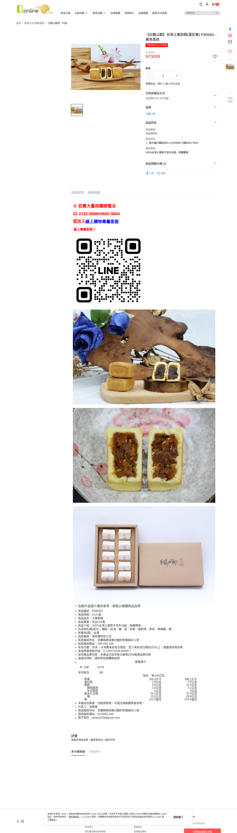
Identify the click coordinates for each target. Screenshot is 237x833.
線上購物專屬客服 (102, 221)
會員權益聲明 (140, 831)
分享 (151, 173)
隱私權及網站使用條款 (95, 831)
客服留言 (138, 827)
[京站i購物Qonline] (35, 9)
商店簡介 (89, 827)
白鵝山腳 (150, 113)
